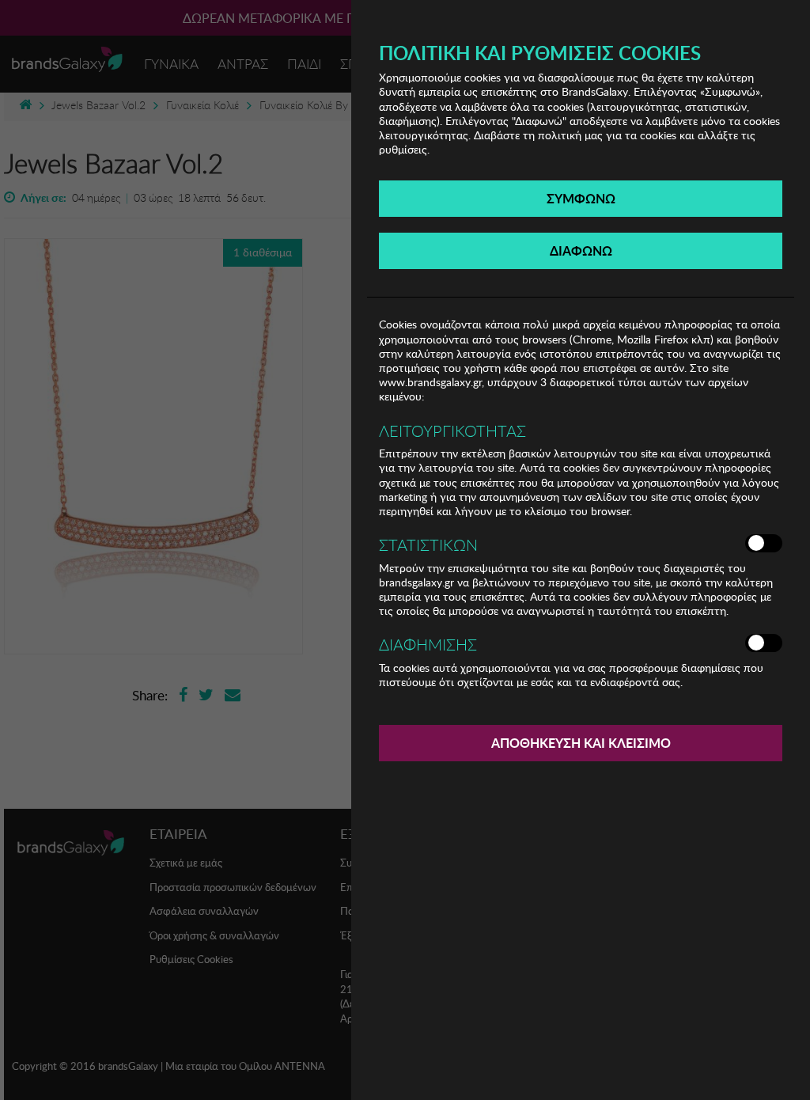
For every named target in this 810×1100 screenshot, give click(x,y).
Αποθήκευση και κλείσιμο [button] (581, 743)
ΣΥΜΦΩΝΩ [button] (581, 198)
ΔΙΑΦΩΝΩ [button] (581, 250)
